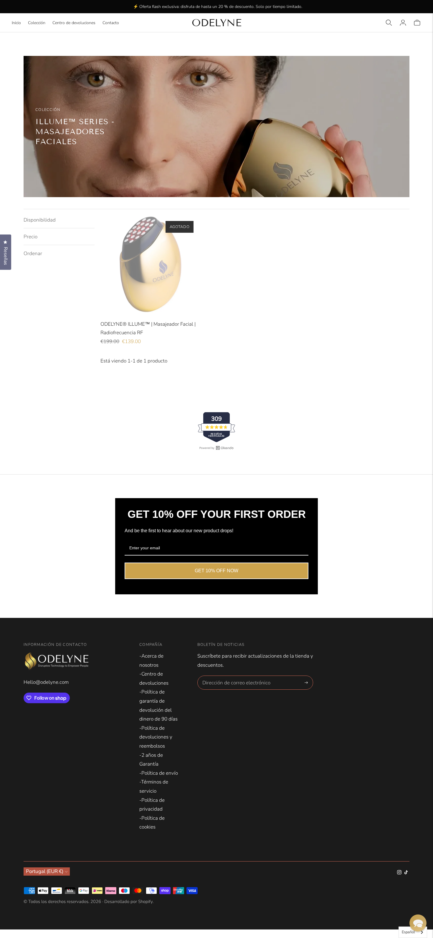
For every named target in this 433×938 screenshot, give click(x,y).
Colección (36, 23)
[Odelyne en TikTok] (406, 872)
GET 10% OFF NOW (216, 570)
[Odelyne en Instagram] (399, 872)
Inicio (16, 23)
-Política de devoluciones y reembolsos (155, 737)
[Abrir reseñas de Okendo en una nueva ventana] (216, 448)
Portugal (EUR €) (44, 871)
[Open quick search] (389, 22)
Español (408, 932)
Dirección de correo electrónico (232, 676)
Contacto (111, 23)
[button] (418, 923)
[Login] (403, 22)
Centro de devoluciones (73, 23)
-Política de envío (158, 773)
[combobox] (413, 932)
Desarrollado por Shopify (128, 901)
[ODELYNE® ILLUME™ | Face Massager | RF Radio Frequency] (149, 264)
